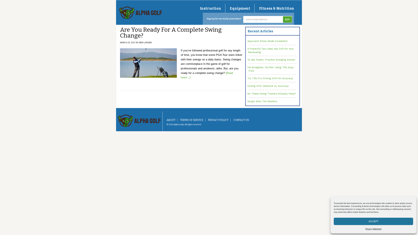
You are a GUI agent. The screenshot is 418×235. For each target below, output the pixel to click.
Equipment (240, 8)
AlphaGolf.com (140, 12)
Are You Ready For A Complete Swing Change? (171, 32)
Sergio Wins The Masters (262, 101)
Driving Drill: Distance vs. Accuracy (268, 86)
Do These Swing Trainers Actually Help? (271, 93)
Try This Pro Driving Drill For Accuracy (270, 78)
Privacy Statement (373, 229)
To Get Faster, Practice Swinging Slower (271, 59)
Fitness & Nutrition (276, 8)
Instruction (210, 8)
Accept (373, 221)
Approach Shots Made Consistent (267, 41)
